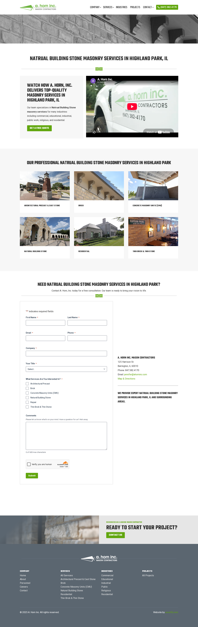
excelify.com (171, 612)
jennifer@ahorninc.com (135, 374)
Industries (121, 7)
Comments (31, 415)
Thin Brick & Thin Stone (41, 407)
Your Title (31, 363)
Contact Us (115, 535)
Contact (147, 7)
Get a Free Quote (39, 128)
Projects (135, 7)
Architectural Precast (40, 384)
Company (94, 7)
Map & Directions (126, 378)
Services (107, 7)
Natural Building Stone (40, 397)
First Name (32, 317)
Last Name (73, 317)
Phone (71, 333)
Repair (33, 402)
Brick (32, 388)
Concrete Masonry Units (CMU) (44, 393)
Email (29, 333)
